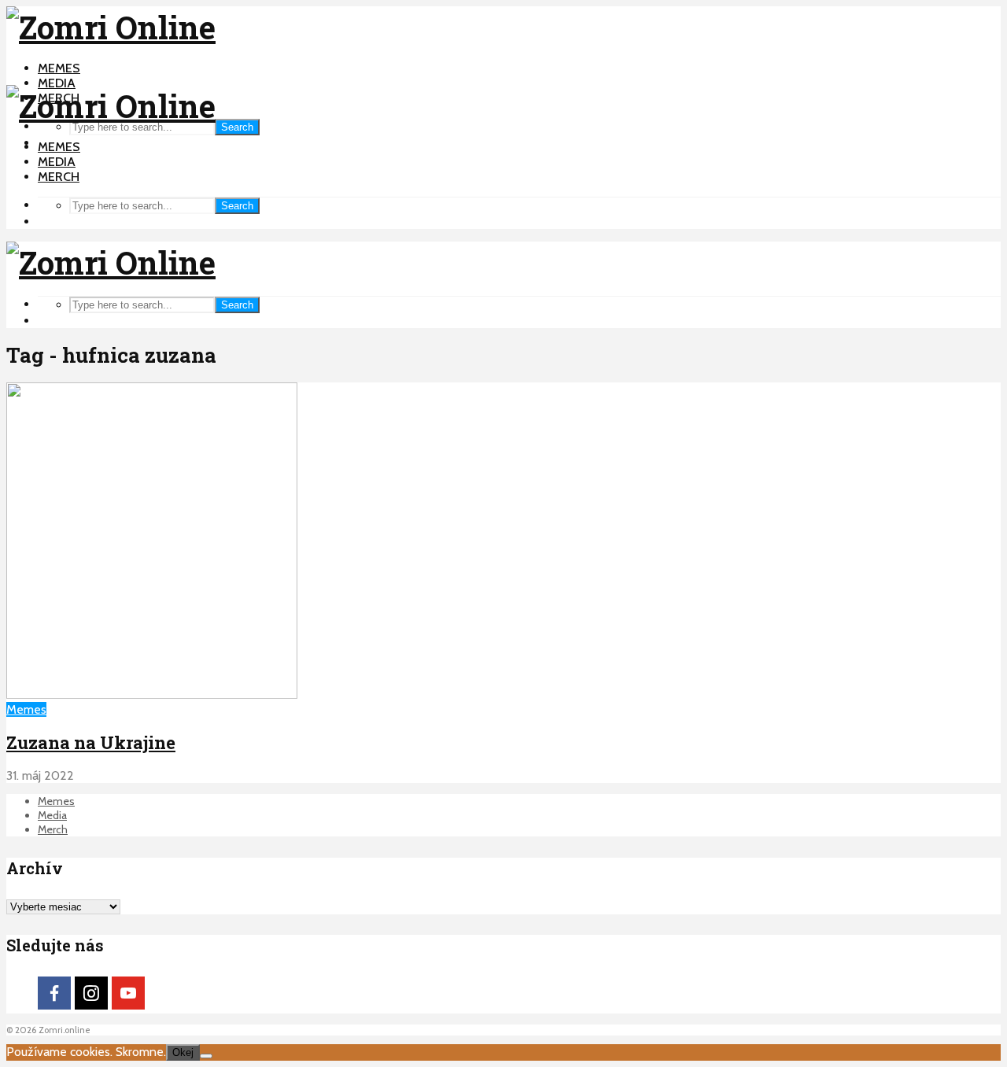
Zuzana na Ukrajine (90, 742)
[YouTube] (128, 993)
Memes (59, 68)
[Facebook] (54, 993)
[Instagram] (91, 993)
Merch (58, 176)
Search (237, 127)
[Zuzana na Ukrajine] (151, 694)
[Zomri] (206, 1056)
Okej (183, 1052)
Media (57, 83)
